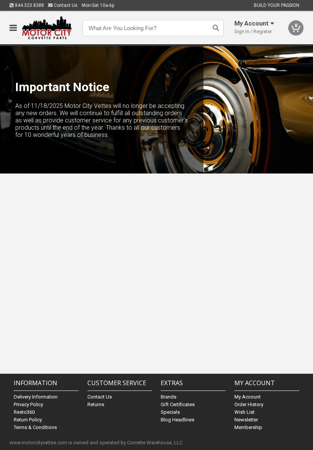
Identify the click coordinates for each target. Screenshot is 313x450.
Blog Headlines (177, 420)
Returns (95, 404)
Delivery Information (36, 397)
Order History (248, 404)
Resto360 (24, 412)
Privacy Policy (28, 404)
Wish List (244, 412)
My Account (247, 397)
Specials (170, 412)
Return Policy (28, 420)
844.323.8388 (29, 5)
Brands (168, 397)
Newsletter (246, 420)
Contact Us (65, 5)
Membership (248, 427)
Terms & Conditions (35, 427)
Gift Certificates (178, 404)
